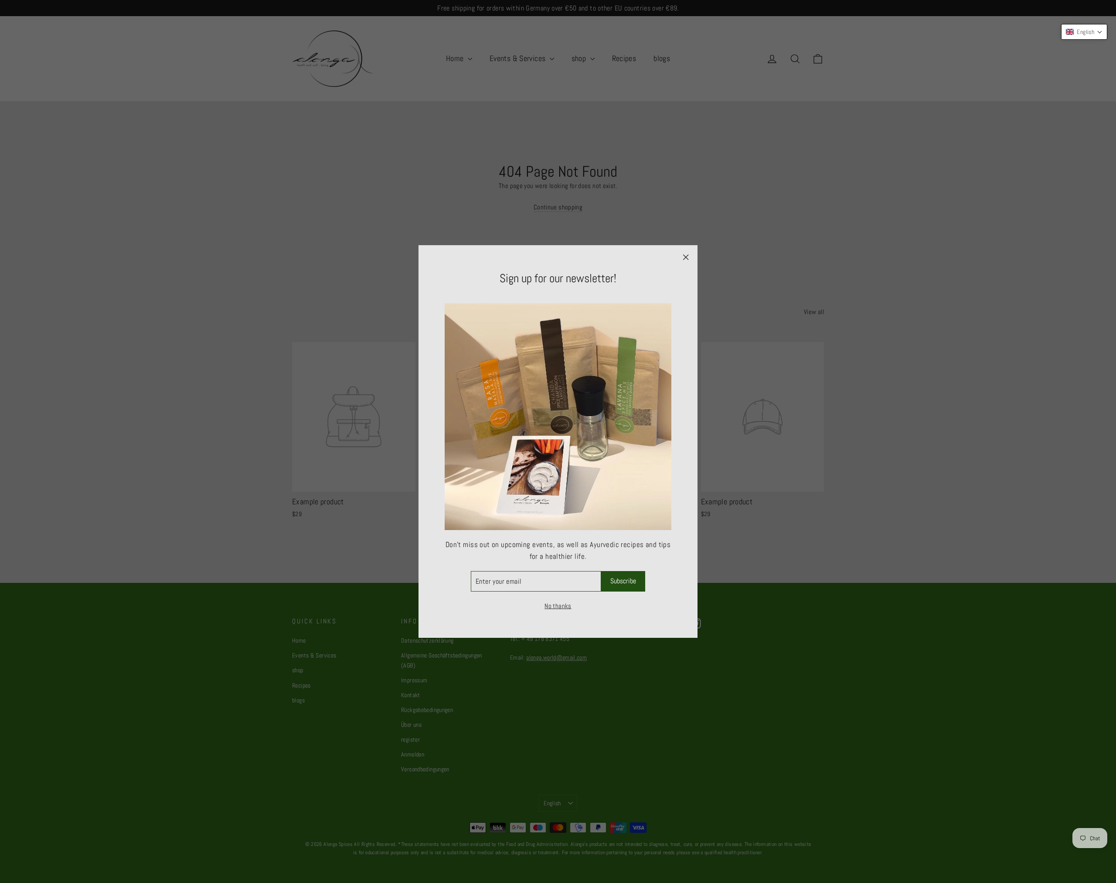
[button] (1084, 31)
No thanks (557, 606)
